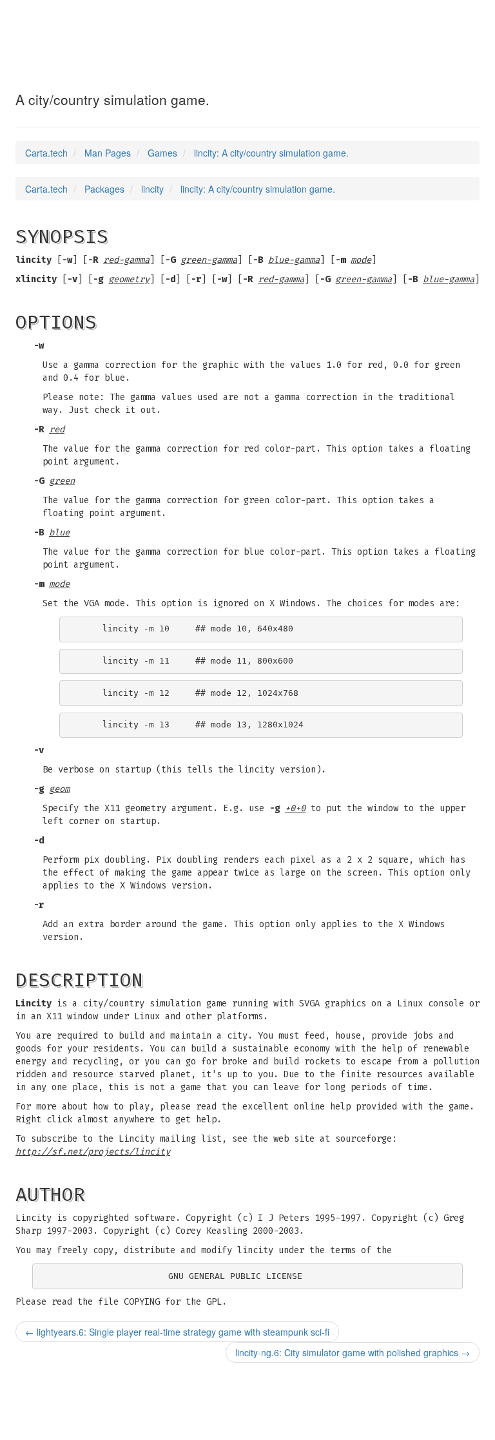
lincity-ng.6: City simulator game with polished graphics (352, 1352)
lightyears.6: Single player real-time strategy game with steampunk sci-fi (177, 1331)
